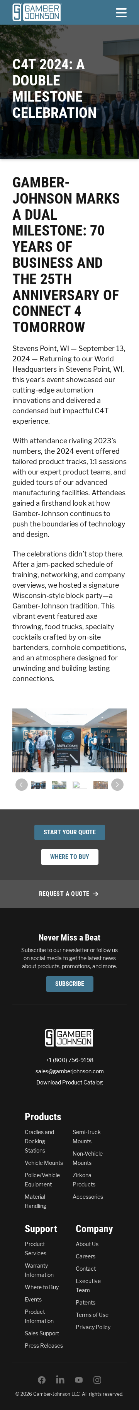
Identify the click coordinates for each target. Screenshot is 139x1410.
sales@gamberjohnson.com (70, 1071)
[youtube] (78, 1380)
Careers (85, 1256)
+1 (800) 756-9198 (69, 1060)
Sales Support (42, 1333)
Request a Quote (64, 893)
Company (94, 1229)
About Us (87, 1244)
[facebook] (41, 1380)
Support (41, 1229)
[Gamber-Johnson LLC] (37, 12)
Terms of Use (92, 1314)
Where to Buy (42, 1287)
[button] (21, 785)
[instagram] (97, 1380)
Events (33, 1299)
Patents (85, 1302)
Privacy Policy (93, 1327)
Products (43, 1117)
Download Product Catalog (69, 1082)
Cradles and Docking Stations (39, 1141)
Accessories (88, 1196)
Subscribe (69, 983)
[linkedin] (60, 1380)
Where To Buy (69, 856)
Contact (86, 1268)
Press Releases (44, 1345)
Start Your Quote (70, 832)
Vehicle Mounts (44, 1162)
